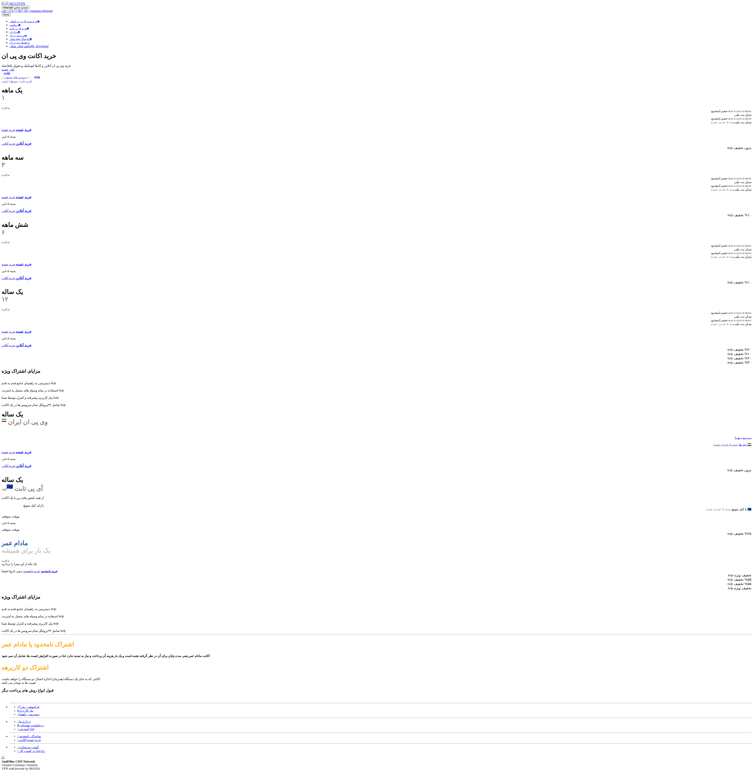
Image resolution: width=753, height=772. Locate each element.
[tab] (17, 74)
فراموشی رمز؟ (28, 706)
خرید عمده (8, 130)
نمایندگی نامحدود (29, 736)
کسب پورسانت (28, 747)
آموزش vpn (25, 729)
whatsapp (35, 11)
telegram (47, 11)
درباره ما (24, 721)
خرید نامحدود (31, 571)
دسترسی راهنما (28, 714)
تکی (11, 69)
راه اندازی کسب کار (31, 751)
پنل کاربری (25, 710)
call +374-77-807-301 (15, 11)
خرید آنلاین (8, 143)
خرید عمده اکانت (29, 740)
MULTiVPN (17, 3)
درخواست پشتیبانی (30, 725)
